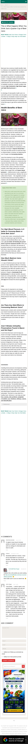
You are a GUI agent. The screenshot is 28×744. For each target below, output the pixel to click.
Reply (7, 549)
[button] (14, 739)
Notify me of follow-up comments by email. (12, 653)
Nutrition (11, 22)
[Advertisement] (14, 51)
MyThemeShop (14, 735)
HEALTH (5, 22)
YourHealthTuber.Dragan (13, 568)
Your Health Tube (4, 725)
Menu (3, 1)
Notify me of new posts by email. (12, 656)
